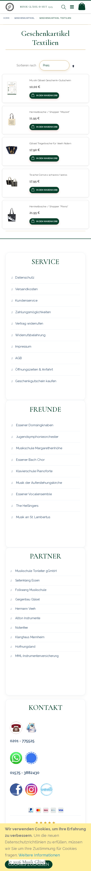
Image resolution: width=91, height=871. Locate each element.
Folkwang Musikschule (30, 590)
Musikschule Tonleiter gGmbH (35, 571)
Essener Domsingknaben (34, 425)
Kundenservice (26, 300)
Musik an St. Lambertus (32, 517)
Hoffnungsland (24, 646)
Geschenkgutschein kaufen (35, 381)
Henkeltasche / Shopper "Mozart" (49, 112)
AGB (18, 358)
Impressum (23, 346)
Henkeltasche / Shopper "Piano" (48, 206)
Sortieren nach (26, 65)
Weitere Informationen (39, 855)
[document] (46, 847)
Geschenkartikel (24, 18)
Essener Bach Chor (30, 460)
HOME (6, 18)
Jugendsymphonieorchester (36, 437)
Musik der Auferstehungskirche (38, 483)
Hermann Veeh (25, 608)
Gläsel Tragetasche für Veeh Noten (50, 143)
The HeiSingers (26, 506)
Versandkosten (26, 289)
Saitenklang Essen (27, 580)
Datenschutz (24, 277)
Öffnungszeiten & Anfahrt (34, 369)
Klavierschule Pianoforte (33, 471)
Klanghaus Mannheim (29, 637)
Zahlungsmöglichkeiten (33, 312)
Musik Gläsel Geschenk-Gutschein (50, 80)
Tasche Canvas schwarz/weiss (48, 174)
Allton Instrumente (27, 618)
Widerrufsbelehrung (30, 335)
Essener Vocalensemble (33, 494)
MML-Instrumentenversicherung (36, 656)
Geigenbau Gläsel (27, 599)
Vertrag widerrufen (29, 323)
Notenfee (21, 627)
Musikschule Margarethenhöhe (38, 448)
